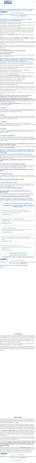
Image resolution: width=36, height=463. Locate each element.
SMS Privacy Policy (18, 461)
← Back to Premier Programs (18, 17)
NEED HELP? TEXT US (18, 260)
